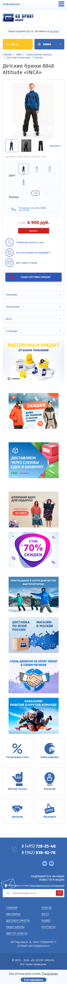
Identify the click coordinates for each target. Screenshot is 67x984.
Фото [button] (9, 319)
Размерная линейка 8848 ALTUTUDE (32, 209)
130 (25, 193)
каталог (54, 31)
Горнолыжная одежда (39, 54)
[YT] (51, 863)
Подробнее (50, 974)
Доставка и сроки (26, 262)
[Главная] (18, 18)
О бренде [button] (11, 331)
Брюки (38, 57)
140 (35, 193)
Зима (19, 54)
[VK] (44, 863)
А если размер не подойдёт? (33, 252)
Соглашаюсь (33, 980)
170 (25, 200)
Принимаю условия (36, 885)
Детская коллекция (18, 57)
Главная (7, 54)
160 (55, 193)
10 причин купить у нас (30, 242)
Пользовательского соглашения (47, 885)
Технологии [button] (12, 306)
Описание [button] (11, 294)
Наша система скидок (35, 277)
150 (45, 193)
